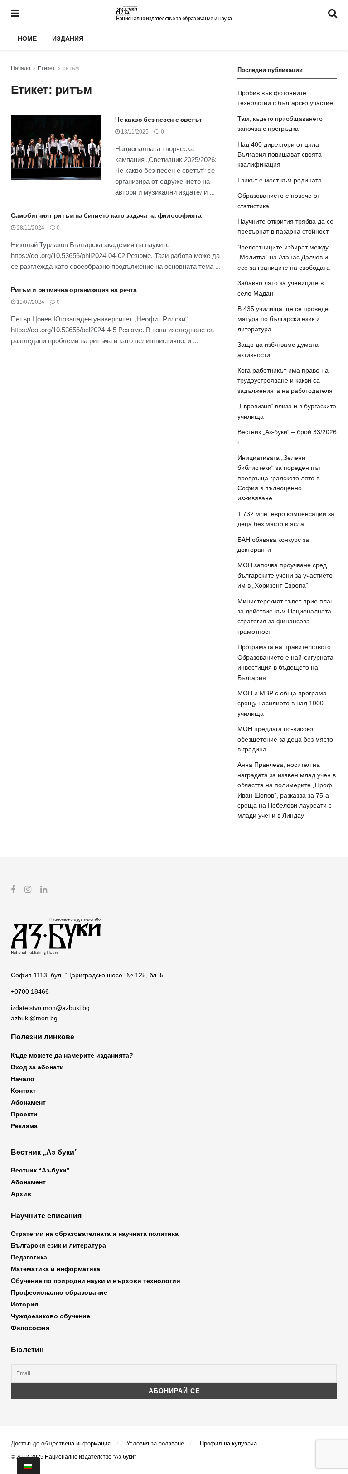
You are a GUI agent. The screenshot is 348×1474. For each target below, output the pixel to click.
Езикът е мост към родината (279, 180)
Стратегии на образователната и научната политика (95, 1233)
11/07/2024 (29, 302)
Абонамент (28, 1102)
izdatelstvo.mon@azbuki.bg (50, 1007)
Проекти (24, 1114)
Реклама (24, 1125)
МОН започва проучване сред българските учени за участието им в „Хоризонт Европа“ (285, 575)
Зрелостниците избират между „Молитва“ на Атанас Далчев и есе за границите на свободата (283, 257)
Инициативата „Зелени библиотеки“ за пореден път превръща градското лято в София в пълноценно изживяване (279, 478)
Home (27, 38)
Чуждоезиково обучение (50, 1316)
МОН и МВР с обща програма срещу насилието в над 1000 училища (282, 703)
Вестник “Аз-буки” (40, 1170)
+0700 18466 (30, 991)
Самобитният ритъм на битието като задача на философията (106, 215)
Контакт (23, 1090)
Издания (67, 38)
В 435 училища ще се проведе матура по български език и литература (283, 319)
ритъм (71, 68)
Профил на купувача (228, 1443)
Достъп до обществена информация (61, 1443)
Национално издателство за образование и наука (174, 18)
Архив (21, 1193)
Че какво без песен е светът (158, 119)
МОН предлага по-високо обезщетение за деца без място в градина (285, 739)
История (24, 1304)
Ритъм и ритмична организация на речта (74, 289)
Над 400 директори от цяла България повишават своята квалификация (279, 154)
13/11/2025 (134, 132)
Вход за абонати (37, 1067)
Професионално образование (59, 1292)
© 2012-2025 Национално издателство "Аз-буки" (73, 1457)
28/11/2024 (29, 228)
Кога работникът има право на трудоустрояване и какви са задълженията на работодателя (285, 380)
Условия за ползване (155, 1443)
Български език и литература (58, 1245)
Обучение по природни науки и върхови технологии (95, 1280)
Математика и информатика (55, 1269)
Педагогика (29, 1257)
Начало (20, 68)
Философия (30, 1327)
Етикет (46, 68)
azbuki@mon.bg (34, 1018)
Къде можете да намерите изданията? (72, 1055)
